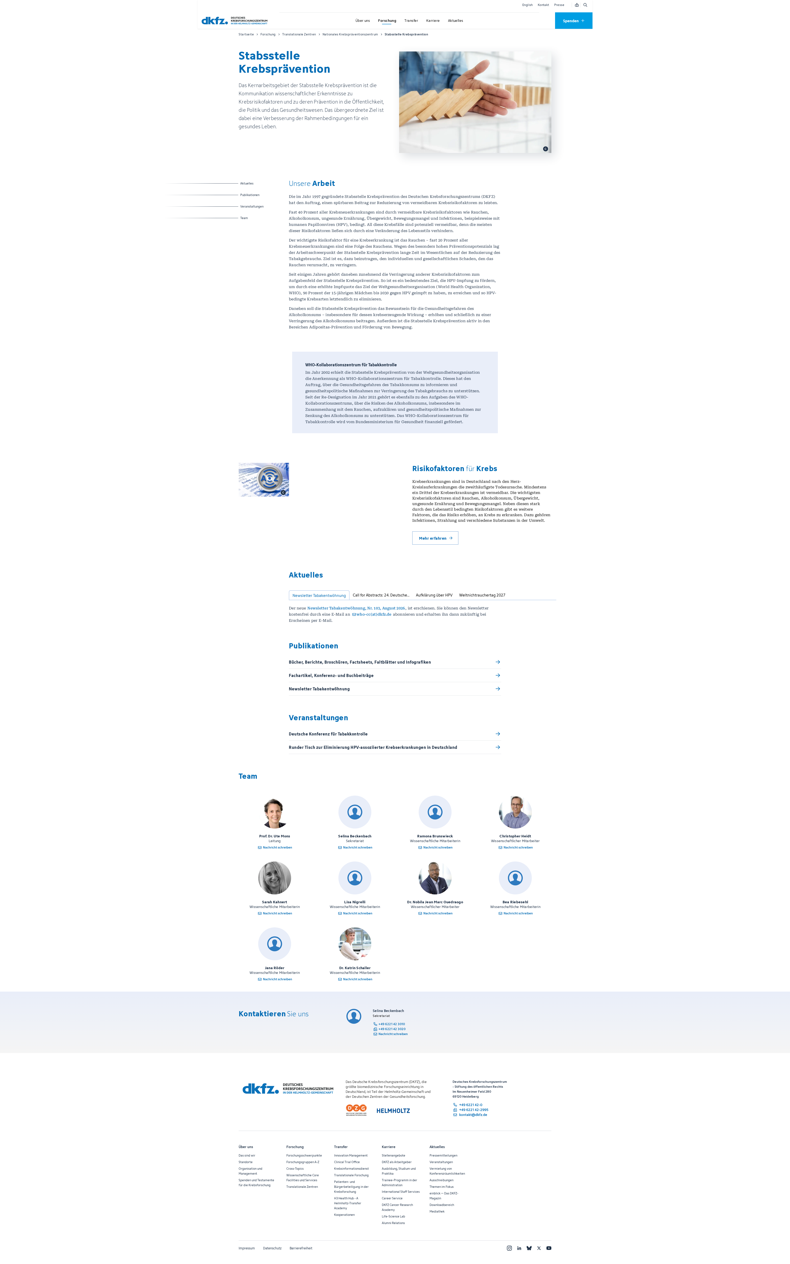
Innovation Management (351, 1155)
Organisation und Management (250, 1171)
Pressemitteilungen (443, 1155)
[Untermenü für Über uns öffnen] (362, 20)
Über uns (246, 1147)
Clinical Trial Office (347, 1162)
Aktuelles (256, 183)
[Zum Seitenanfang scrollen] (777, 1242)
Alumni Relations (393, 1223)
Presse (559, 4)
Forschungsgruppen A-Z (302, 1162)
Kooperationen (344, 1214)
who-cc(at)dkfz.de (374, 614)
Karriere (388, 1147)
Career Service (392, 1198)
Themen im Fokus (442, 1186)
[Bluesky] (529, 1248)
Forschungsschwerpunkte (304, 1155)
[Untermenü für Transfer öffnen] (411, 20)
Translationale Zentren (302, 1186)
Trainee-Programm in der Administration (399, 1182)
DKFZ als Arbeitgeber (397, 1162)
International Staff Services (401, 1191)
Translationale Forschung (351, 1175)
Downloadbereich (442, 1204)
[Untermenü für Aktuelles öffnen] (455, 20)
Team (256, 217)
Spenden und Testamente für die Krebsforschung (256, 1182)
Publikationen (256, 194)
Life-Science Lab (393, 1216)
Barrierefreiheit (301, 1248)
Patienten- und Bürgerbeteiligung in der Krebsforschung (351, 1186)
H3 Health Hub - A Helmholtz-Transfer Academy (347, 1203)
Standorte (246, 1162)
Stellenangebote (393, 1155)
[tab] (319, 595)
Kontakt (543, 4)
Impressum (247, 1248)
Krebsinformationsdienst (351, 1168)
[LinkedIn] (519, 1248)
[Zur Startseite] (236, 20)
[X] (539, 1248)
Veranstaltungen (256, 206)
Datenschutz (272, 1248)
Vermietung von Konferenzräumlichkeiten (447, 1171)
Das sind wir (247, 1155)
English (527, 4)
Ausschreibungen (441, 1180)
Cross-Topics (295, 1168)
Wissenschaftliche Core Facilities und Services (302, 1177)
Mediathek (437, 1211)
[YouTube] (548, 1248)
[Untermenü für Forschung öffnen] (387, 20)
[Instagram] (509, 1248)
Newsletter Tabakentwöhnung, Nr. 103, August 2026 (356, 608)
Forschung (295, 1147)
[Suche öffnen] (585, 5)
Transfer (341, 1147)
